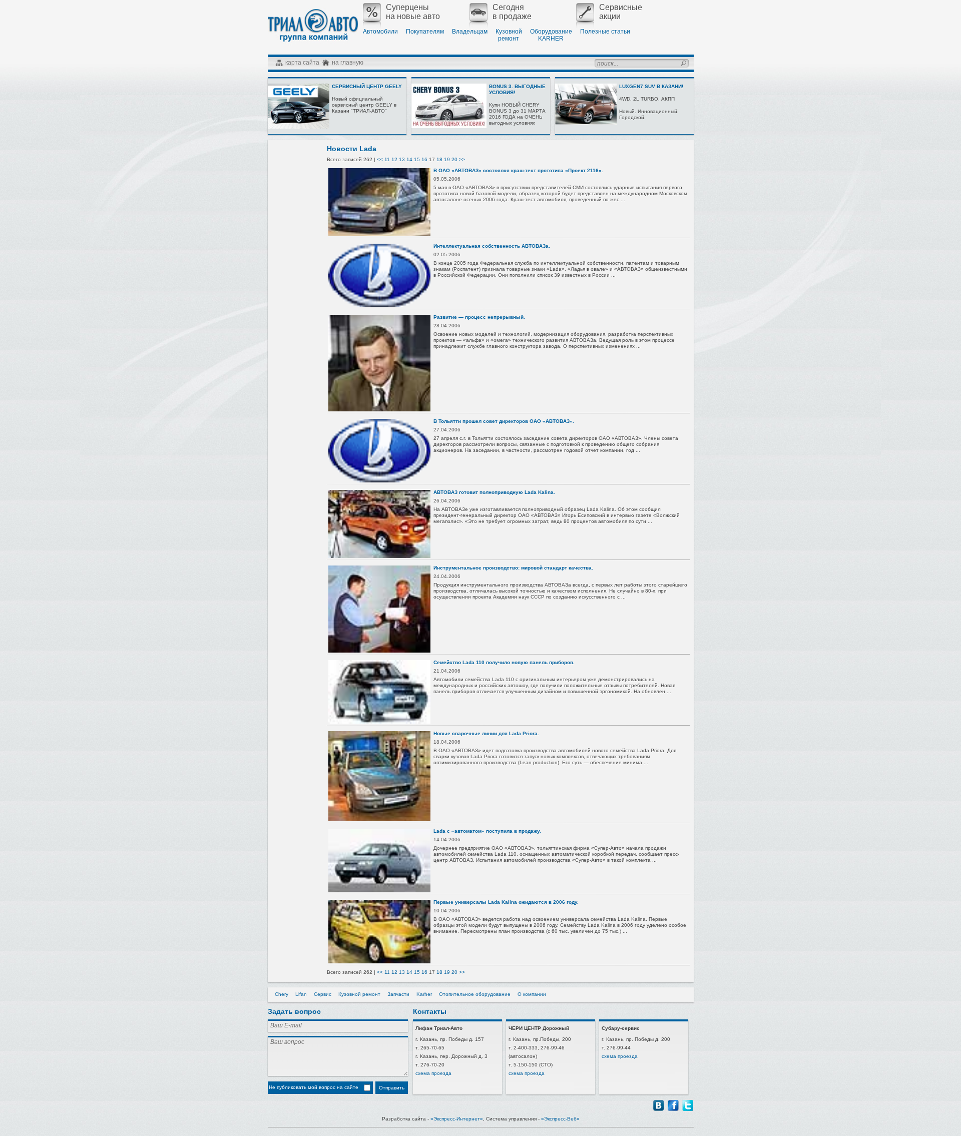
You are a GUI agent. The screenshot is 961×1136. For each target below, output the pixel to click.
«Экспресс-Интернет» (456, 1118)
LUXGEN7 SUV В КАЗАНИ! (651, 86)
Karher (424, 994)
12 (394, 159)
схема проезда (433, 1073)
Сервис (322, 994)
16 (424, 159)
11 (387, 159)
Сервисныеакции (620, 12)
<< (380, 159)
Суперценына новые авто (413, 12)
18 (439, 159)
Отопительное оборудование (475, 994)
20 (454, 159)
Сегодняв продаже (512, 12)
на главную (347, 62)
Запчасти (398, 994)
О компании (532, 994)
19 (447, 159)
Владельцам (470, 31)
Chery (281, 994)
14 (409, 159)
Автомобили (380, 31)
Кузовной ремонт (359, 994)
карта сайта (302, 62)
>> (462, 159)
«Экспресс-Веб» (560, 1118)
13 (402, 159)
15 (417, 159)
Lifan (301, 994)
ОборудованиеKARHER (551, 35)
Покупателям (425, 31)
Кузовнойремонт (509, 35)
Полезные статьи (605, 31)
